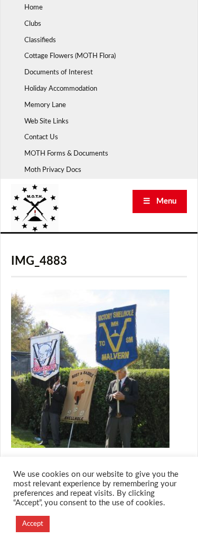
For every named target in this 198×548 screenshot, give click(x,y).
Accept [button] (32, 524)
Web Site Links (46, 121)
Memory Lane (45, 105)
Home (33, 7)
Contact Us (41, 137)
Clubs (32, 24)
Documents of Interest (58, 72)
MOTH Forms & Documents (66, 153)
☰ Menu (159, 201)
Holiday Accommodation (60, 88)
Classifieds (40, 40)
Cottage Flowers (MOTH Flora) (70, 56)
